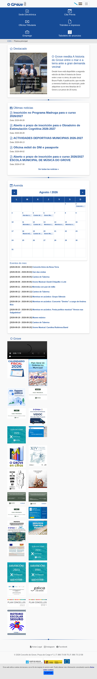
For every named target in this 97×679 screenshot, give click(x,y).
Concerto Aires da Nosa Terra (80, 206)
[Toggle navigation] (86, 3)
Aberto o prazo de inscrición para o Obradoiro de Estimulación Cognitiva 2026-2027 (45, 127)
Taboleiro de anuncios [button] (70, 35)
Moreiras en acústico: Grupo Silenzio (48, 224)
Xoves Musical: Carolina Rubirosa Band (48, 233)
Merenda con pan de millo (27, 224)
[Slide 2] (28, 91)
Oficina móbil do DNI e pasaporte (35, 147)
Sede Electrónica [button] (27, 14)
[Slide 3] (33, 91)
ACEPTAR (48, 673)
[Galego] (76, 4)
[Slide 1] (24, 91)
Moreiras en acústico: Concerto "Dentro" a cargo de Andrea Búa (59, 224)
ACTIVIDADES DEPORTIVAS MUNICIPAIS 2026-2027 (48, 138)
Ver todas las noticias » (48, 169)
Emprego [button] (27, 35)
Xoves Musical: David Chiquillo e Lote (48, 215)
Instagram (50, 647)
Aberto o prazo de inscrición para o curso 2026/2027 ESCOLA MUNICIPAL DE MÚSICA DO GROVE (47, 158)
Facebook (62, 647)
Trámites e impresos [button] (70, 25)
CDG (9, 41)
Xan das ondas (27, 215)
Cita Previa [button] (69, 14)
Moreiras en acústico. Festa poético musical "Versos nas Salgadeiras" (70, 224)
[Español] (80, 4)
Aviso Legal (37, 647)
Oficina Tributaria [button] (27, 25)
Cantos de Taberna (38, 215)
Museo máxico (27, 233)
